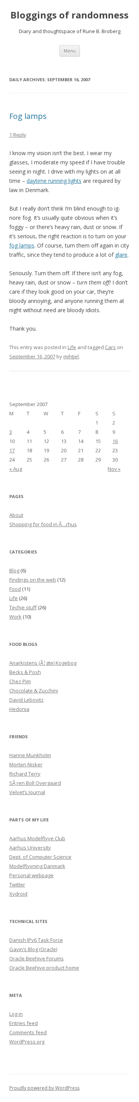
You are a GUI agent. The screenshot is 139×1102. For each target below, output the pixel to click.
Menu (70, 51)
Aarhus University (30, 847)
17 (12, 450)
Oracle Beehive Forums (36, 958)
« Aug (15, 468)
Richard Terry (25, 773)
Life (72, 347)
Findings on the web (32, 579)
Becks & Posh (25, 672)
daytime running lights (54, 180)
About (16, 515)
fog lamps (21, 245)
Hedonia (19, 709)
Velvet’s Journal (27, 792)
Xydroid (18, 893)
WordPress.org (26, 1041)
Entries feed (23, 1023)
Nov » (114, 468)
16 (115, 441)
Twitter (17, 884)
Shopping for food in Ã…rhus (43, 524)
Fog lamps (28, 116)
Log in (16, 1013)
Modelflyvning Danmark (37, 866)
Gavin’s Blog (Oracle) (33, 949)
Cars (110, 347)
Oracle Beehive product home (44, 967)
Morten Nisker (25, 764)
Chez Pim (20, 681)
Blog (14, 570)
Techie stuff (23, 607)
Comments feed (28, 1032)
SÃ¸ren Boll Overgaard (35, 782)
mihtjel (71, 356)
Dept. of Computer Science (40, 856)
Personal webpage (31, 875)
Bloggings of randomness (69, 15)
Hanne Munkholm (30, 755)
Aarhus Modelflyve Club (37, 838)
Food (15, 588)
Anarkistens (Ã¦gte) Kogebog (42, 662)
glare (121, 254)
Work (15, 616)
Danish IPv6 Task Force (36, 939)
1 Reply (17, 134)
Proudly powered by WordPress (44, 1088)
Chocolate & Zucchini (33, 690)
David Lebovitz (26, 699)
